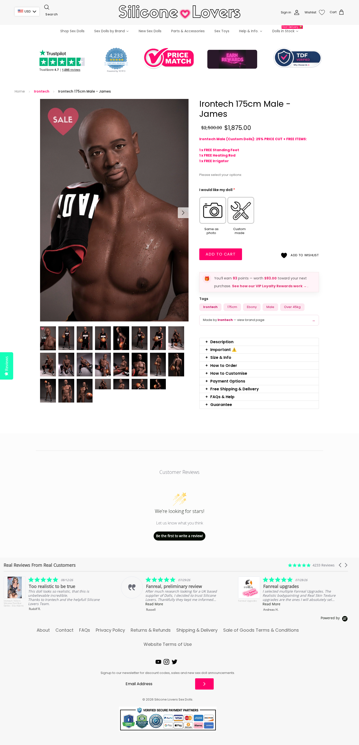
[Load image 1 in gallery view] (114, 210)
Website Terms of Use (168, 644)
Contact (64, 630)
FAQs (84, 630)
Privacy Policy (110, 630)
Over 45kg (292, 307)
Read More (37, 604)
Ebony (252, 307)
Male (270, 307)
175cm (232, 307)
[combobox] (68, 14)
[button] (259, 342)
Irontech (41, 91)
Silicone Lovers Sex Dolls (173, 699)
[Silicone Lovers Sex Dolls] (179, 12)
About (43, 630)
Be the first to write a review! (179, 535)
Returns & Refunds (151, 630)
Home (20, 91)
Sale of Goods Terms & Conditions (261, 630)
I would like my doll (217, 189)
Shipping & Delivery (197, 630)
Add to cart (221, 254)
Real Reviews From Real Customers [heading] (40, 565)
